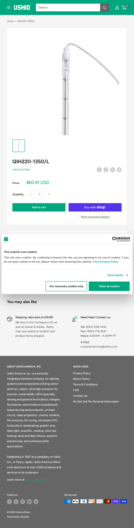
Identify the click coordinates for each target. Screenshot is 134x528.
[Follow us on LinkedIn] (36, 501)
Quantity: (18, 194)
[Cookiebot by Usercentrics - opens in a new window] (114, 239)
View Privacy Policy (105, 261)
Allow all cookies (109, 286)
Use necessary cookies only (66, 286)
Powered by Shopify (18, 516)
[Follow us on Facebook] (9, 501)
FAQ (76, 390)
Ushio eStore (21, 169)
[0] (124, 7)
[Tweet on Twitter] (112, 169)
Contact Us (80, 395)
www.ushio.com (35, 479)
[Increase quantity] (49, 194)
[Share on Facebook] (99, 169)
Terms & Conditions (85, 384)
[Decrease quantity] (30, 194)
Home (10, 21)
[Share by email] (119, 169)
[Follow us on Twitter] (16, 501)
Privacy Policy (82, 373)
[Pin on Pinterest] (105, 169)
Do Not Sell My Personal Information (96, 401)
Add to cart (39, 207)
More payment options (95, 216)
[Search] (104, 7)
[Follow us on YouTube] (29, 501)
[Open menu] (8, 7)
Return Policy (81, 378)
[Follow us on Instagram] (22, 501)
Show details (115, 275)
